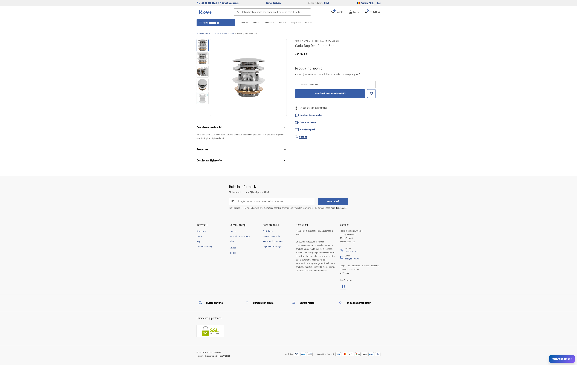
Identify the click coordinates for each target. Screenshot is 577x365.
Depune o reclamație (272, 246)
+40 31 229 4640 (209, 3)
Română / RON (367, 3)
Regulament (341, 208)
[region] (203, 77)
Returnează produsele (272, 241)
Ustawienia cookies (562, 358)
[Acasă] (205, 12)
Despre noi (296, 22)
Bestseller (269, 22)
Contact (308, 22)
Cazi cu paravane (220, 34)
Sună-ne (303, 136)
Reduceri (282, 22)
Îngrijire (233, 252)
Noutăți (256, 22)
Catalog (233, 247)
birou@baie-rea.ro (230, 3)
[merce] (226, 356)
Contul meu (268, 231)
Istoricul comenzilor (271, 236)
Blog (378, 3)
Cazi (232, 34)
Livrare (233, 231)
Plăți (232, 241)
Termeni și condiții (205, 246)
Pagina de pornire (203, 34)
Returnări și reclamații (240, 236)
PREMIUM (244, 22)
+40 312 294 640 (351, 251)
